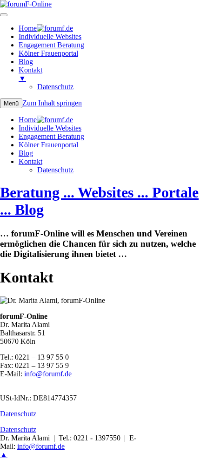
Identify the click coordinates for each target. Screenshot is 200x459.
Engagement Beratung (51, 136)
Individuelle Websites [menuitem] (50, 36)
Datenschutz (55, 170)
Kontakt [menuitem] (30, 74)
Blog (26, 153)
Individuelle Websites (50, 128)
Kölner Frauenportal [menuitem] (48, 53)
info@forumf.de (48, 374)
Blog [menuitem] (26, 62)
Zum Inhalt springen (52, 103)
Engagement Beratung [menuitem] (51, 45)
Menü (11, 103)
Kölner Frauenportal (48, 145)
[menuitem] (46, 28)
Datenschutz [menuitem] (55, 87)
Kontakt (30, 161)
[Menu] (3, 14)
